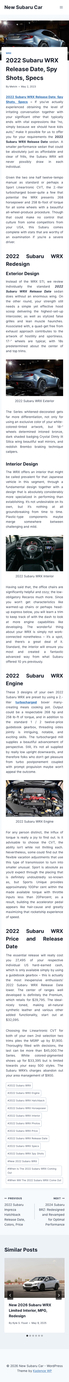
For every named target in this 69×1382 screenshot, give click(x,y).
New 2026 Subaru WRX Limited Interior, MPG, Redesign (30, 1310)
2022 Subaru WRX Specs (23, 1146)
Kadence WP (42, 1371)
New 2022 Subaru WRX (22, 1161)
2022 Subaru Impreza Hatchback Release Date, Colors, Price (14, 1211)
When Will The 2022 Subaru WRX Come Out (34, 1180)
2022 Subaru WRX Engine (24, 1093)
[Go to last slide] (10, 1295)
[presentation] (34, 1278)
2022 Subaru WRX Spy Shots (26, 1153)
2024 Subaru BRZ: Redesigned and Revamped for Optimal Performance (52, 1211)
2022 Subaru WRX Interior (24, 1115)
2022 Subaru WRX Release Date (27, 1138)
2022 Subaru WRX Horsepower (27, 1108)
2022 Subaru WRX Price (23, 1130)
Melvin (13, 86)
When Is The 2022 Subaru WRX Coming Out (32, 1170)
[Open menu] (61, 7)
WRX (9, 53)
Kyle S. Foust (20, 1322)
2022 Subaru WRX (19, 1085)
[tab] (27, 1336)
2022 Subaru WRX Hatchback (26, 1100)
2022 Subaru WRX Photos (24, 1123)
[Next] (59, 1295)
